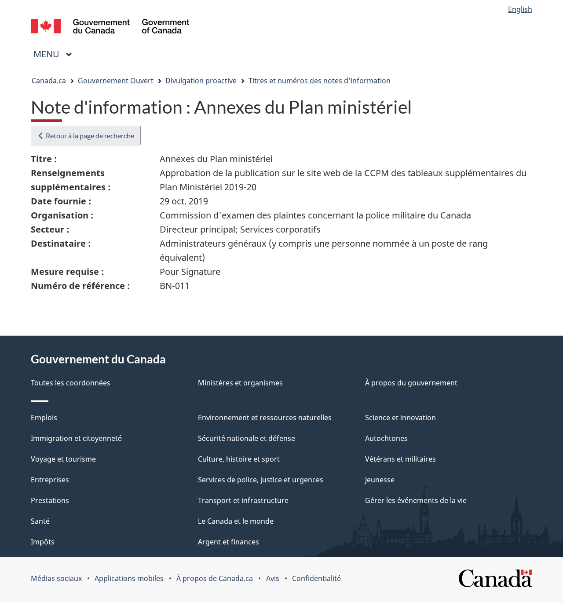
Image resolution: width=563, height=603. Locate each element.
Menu (56, 54)
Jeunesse (380, 480)
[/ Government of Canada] (110, 27)
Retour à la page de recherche (89, 135)
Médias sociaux (56, 578)
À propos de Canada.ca (214, 578)
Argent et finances (228, 542)
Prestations (50, 500)
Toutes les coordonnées (70, 383)
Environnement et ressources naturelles (265, 417)
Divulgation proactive (201, 80)
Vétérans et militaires (400, 459)
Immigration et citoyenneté (76, 438)
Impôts (43, 542)
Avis (272, 578)
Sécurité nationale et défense (246, 438)
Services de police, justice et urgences (260, 480)
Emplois (44, 417)
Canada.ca (49, 80)
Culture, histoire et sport (239, 459)
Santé (40, 521)
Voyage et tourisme (63, 459)
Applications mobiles (129, 578)
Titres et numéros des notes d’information (320, 80)
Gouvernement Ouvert (116, 80)
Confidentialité (316, 578)
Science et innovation (400, 417)
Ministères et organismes (240, 383)
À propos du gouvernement (411, 383)
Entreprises (50, 480)
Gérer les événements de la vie (416, 500)
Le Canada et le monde (236, 521)
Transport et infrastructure (243, 500)
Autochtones (386, 438)
